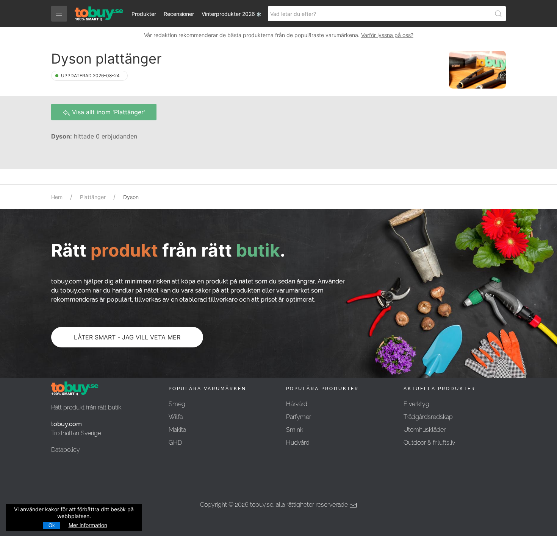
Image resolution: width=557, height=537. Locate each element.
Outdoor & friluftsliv (429, 442)
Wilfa (176, 416)
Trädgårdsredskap (428, 416)
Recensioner (179, 14)
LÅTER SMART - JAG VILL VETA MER (127, 337)
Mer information (88, 525)
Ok (52, 525)
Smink (294, 429)
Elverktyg (416, 404)
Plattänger (93, 197)
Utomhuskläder (425, 429)
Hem (57, 197)
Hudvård (298, 442)
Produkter (143, 14)
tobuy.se (261, 504)
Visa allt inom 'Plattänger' (107, 112)
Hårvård (296, 404)
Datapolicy (65, 449)
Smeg (177, 404)
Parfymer (298, 416)
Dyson (131, 197)
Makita (177, 429)
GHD (175, 442)
